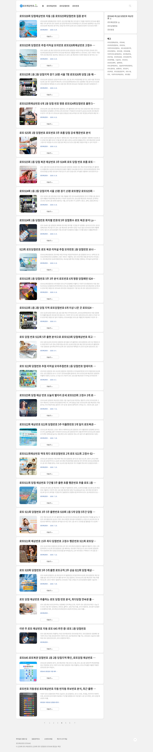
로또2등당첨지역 (119, 71)
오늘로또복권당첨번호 (125, 66)
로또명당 (127, 74)
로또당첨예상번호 (112, 42)
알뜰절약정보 (36, 739)
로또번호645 (118, 57)
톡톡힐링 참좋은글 (21, 739)
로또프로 (125, 60)
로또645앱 (127, 51)
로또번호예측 (111, 63)
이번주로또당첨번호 (113, 48)
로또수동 (128, 71)
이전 (44, 722)
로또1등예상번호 (112, 66)
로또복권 (110, 71)
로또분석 (125, 68)
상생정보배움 (48, 739)
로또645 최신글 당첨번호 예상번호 (120, 17)
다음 (74, 722)
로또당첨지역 (127, 57)
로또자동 (110, 57)
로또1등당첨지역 (126, 48)
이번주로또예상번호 (117, 74)
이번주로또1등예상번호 (114, 54)
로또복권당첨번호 (112, 45)
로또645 (122, 42)
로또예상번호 (52, 5)
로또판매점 (110, 60)
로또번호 (75, 5)
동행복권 (119, 63)
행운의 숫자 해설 (62, 739)
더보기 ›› (50, 36)
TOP (135, 740)
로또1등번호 (111, 68)
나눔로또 (118, 60)
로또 (108, 74)
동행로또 (119, 68)
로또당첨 (119, 51)
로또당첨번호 (64, 5)
